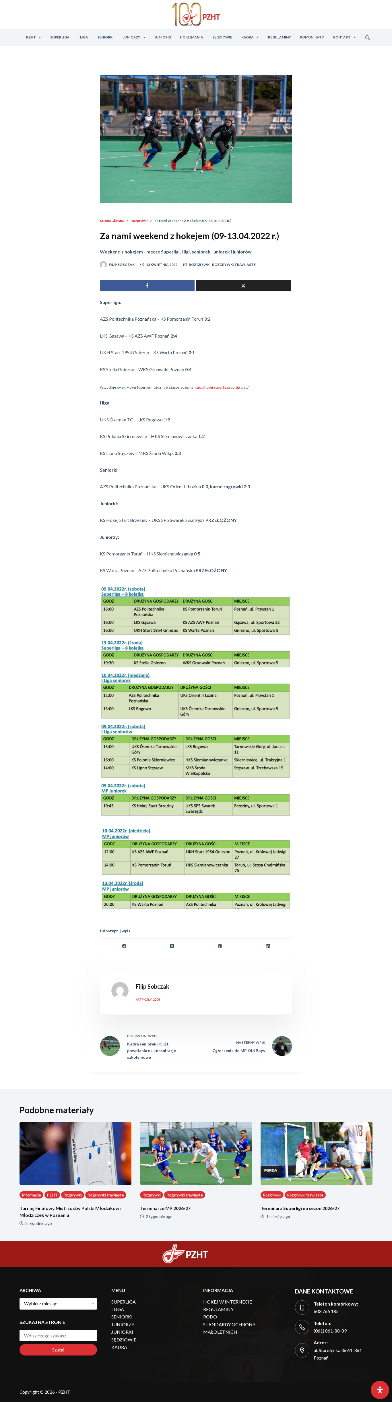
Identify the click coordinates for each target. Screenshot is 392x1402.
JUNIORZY (131, 37)
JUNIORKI (163, 37)
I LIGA (83, 37)
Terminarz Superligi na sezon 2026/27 (300, 1208)
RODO (210, 1316)
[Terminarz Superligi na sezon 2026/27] (316, 1153)
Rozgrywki (200, 264)
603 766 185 (326, 1311)
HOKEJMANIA (191, 37)
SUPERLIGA (59, 37)
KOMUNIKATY (312, 37)
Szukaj (58, 1349)
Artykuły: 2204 (148, 999)
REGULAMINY (279, 37)
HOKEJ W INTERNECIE (227, 1301)
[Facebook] (124, 946)
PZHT (31, 37)
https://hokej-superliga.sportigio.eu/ (221, 387)
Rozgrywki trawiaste (234, 264)
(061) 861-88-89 (330, 1330)
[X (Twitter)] (172, 946)
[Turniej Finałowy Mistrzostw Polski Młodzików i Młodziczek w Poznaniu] (75, 1153)
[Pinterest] (220, 946)
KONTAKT (342, 37)
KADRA (247, 37)
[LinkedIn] (268, 946)
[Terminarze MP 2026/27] (196, 1153)
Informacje (31, 1194)
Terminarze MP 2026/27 (165, 1208)
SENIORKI (105, 37)
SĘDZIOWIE (222, 37)
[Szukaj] (367, 37)
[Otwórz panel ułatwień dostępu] (380, 1390)
